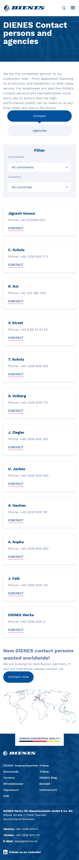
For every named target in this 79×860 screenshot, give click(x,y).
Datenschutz (48, 789)
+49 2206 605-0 (27, 829)
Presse (44, 765)
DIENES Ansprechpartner (20, 765)
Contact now (18, 677)
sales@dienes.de (25, 841)
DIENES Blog (48, 777)
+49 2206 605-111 (27, 835)
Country (14, 177)
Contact (39, 116)
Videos (44, 771)
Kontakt (45, 783)
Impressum (11, 789)
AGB (6, 796)
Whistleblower (13, 783)
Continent (16, 157)
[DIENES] (24, 8)
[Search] (64, 8)
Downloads (10, 771)
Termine (9, 777)
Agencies (40, 130)
